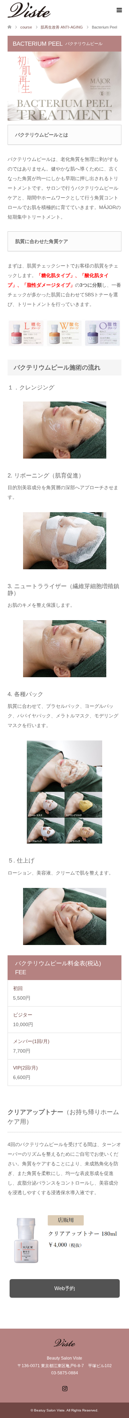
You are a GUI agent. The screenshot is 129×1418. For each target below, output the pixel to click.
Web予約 (64, 1288)
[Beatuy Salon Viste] (51, 10)
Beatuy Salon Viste (49, 1410)
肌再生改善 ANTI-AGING (62, 27)
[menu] (118, 10)
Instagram (64, 1388)
